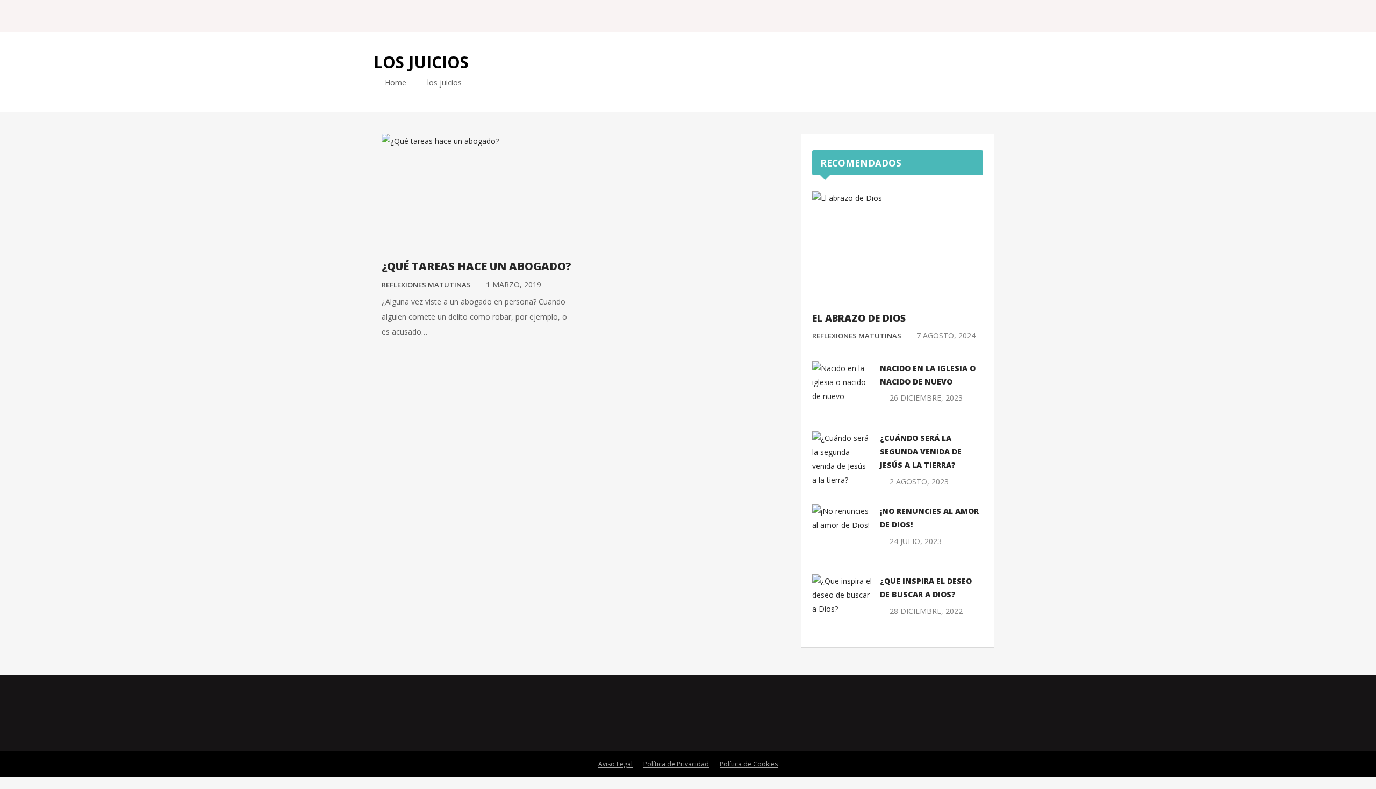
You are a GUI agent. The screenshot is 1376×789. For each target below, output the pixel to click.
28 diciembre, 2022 (926, 611)
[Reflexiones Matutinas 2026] (443, 16)
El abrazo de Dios (859, 318)
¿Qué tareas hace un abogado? (476, 266)
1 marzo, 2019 (513, 284)
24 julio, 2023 (916, 541)
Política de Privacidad (676, 764)
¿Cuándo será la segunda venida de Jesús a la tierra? (921, 451)
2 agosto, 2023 (919, 481)
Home (394, 82)
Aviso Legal (615, 764)
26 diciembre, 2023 (926, 398)
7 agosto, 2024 (946, 335)
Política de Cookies (749, 764)
